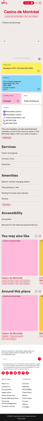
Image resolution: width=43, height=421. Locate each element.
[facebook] (3, 373)
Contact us (6, 386)
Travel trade (27, 398)
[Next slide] (38, 41)
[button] (39, 59)
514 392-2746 (11, 120)
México (25, 404)
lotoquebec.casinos (13, 112)
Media (24, 395)
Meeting (25, 386)
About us (5, 383)
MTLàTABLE (27, 389)
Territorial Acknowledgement (9, 402)
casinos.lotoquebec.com (15, 118)
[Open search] (36, 3)
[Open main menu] (39, 3)
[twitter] (11, 373)
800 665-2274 (11, 123)
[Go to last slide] (4, 41)
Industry (25, 383)
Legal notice (6, 392)
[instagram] (7, 373)
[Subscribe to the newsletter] (39, 358)
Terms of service (8, 395)
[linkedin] (19, 373)
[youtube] (15, 373)
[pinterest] (23, 373)
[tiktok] (27, 373)
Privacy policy (21, 418)
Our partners (6, 389)
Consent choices (8, 406)
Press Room (27, 392)
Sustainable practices (10, 398)
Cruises (25, 401)
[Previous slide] (36, 236)
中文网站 (26, 407)
